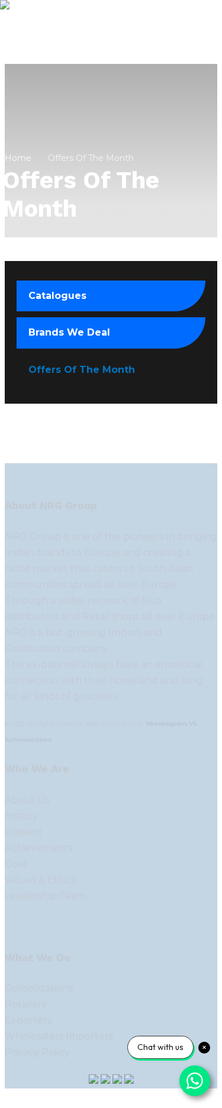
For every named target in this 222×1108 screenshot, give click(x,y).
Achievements (38, 847)
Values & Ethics (40, 879)
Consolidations (39, 988)
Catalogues (57, 295)
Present (24, 832)
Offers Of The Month (81, 369)
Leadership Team (45, 895)
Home (18, 158)
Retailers (25, 1004)
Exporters (28, 1020)
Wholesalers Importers (59, 1036)
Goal (16, 863)
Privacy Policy (37, 1052)
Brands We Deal (69, 332)
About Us (27, 800)
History (21, 816)
